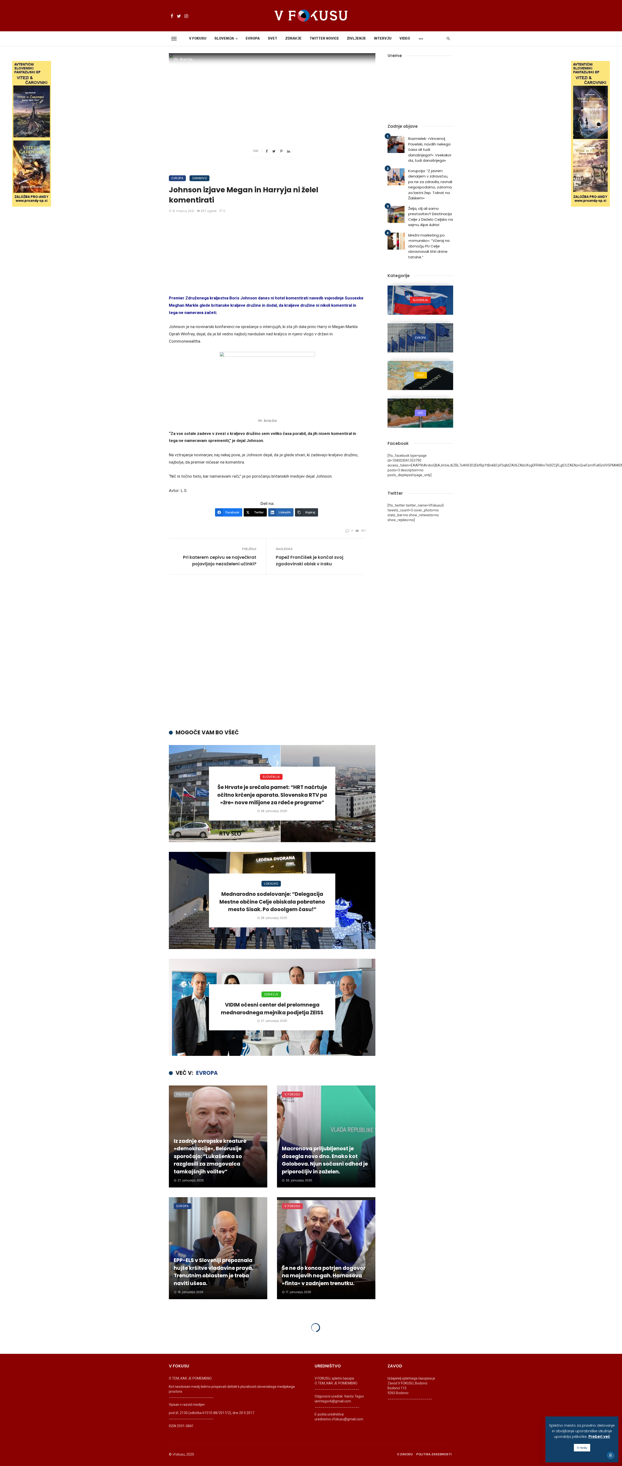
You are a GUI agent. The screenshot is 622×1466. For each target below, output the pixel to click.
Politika (183, 1094)
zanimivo (199, 178)
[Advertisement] (267, 254)
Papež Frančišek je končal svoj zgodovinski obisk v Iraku (309, 560)
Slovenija (224, 38)
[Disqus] (272, 653)
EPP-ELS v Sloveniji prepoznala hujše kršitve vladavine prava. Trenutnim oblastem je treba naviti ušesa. (213, 1272)
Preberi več (599, 1436)
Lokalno (271, 883)
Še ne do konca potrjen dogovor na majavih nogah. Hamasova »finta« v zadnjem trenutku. (323, 1275)
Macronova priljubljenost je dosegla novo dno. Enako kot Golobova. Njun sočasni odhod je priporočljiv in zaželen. (325, 1160)
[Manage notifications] (610, 1455)
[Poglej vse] (420, 300)
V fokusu (197, 38)
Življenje (356, 38)
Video (404, 38)
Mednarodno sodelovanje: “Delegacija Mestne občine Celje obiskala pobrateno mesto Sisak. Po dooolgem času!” (272, 901)
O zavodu (405, 1454)
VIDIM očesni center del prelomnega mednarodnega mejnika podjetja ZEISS (272, 1008)
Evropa (253, 38)
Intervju (382, 38)
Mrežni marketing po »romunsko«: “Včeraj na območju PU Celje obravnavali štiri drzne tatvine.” (428, 246)
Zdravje (293, 38)
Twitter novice (324, 38)
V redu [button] (582, 1447)
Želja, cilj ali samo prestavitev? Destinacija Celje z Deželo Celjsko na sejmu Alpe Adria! (430, 217)
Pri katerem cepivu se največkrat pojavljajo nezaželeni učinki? (219, 560)
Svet (272, 38)
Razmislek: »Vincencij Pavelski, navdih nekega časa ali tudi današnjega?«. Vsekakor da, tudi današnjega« (429, 149)
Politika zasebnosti (434, 1454)
